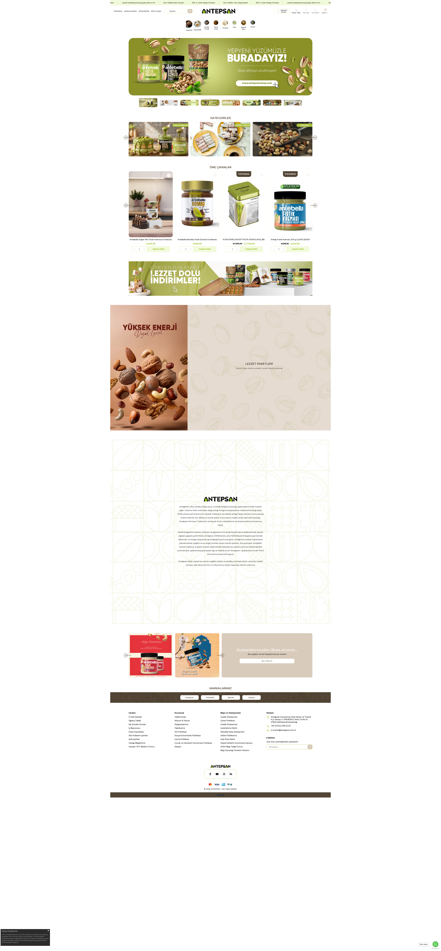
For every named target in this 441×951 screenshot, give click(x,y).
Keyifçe (251, 697)
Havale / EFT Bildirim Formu (142, 747)
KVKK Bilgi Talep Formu (231, 747)
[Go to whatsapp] (435, 944)
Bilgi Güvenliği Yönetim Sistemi (234, 750)
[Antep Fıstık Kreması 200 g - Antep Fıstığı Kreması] (290, 204)
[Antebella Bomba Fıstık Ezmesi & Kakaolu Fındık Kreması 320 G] (151, 204)
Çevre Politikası (182, 739)
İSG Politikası (181, 732)
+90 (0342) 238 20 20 (281, 726)
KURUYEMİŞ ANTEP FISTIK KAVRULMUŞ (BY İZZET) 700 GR (197, 239)
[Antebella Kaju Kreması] (151, 655)
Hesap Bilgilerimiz (137, 743)
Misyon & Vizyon (182, 721)
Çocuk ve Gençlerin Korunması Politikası (193, 743)
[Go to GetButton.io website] (435, 948)
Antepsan (189, 697)
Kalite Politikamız (228, 735)
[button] (148, 102)
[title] (220, 278)
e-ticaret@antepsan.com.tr (283, 730)
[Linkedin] (230, 774)
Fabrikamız (180, 728)
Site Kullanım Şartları (138, 735)
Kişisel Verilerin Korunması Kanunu (236, 743)
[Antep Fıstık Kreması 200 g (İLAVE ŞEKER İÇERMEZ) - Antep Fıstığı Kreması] (244, 204)
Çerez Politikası (227, 721)
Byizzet (231, 697)
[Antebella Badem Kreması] (197, 655)
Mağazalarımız (181, 724)
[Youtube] (217, 774)
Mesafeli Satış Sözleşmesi (232, 732)
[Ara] (190, 11)
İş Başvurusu (134, 728)
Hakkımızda (180, 717)
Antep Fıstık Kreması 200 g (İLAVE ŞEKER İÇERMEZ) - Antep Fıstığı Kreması (243, 239)
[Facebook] (210, 774)
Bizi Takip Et (267, 661)
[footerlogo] (220, 766)
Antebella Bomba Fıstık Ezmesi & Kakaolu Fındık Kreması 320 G (150, 239)
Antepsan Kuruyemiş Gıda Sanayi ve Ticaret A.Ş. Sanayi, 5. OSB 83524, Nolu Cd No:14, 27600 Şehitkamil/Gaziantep (291, 719)
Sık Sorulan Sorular (137, 724)
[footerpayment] (220, 784)
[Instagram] (224, 774)
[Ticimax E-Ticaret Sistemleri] (220, 795)
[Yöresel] (158, 139)
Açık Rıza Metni (227, 739)
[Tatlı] (282, 139)
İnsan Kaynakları (136, 732)
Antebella (210, 697)
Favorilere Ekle (169, 175)
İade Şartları (134, 739)
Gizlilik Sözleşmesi (228, 724)
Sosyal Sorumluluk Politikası (188, 735)
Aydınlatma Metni (228, 728)
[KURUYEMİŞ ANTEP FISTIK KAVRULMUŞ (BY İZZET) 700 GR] (197, 204)
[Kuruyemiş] (220, 139)
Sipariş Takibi (135, 721)
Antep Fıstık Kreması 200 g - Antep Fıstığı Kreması (290, 239)
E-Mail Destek (135, 717)
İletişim (178, 747)
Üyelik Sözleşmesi (228, 717)
